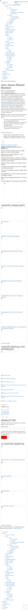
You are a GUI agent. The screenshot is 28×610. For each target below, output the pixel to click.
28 (6, 414)
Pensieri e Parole (9, 45)
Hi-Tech (7, 68)
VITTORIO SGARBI (5, 343)
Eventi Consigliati (9, 70)
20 (5, 412)
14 (6, 411)
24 (1, 414)
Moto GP (11, 39)
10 (1, 411)
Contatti (4, 79)
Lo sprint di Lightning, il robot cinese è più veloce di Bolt (13, 181)
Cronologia (5, 77)
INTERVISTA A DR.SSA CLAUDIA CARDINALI (11, 281)
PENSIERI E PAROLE (6, 525)
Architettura (11, 21)
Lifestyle (7, 63)
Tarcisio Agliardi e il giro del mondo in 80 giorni (11, 312)
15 (7, 411)
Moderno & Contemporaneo (17, 12)
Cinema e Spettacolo (10, 55)
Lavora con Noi (6, 74)
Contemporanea (15, 18)
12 (4, 411)
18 (2, 412)
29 (7, 414)
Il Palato (7, 28)
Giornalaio (5, 73)
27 (5, 414)
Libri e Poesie (9, 24)
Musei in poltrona (10, 31)
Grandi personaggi (10, 54)
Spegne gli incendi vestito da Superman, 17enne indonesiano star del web (12, 155)
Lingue (4, 76)
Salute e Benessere (10, 52)
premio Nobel (10, 103)
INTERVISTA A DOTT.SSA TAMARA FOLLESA (11, 251)
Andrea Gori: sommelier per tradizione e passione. (12, 266)
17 (1, 412)
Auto (10, 50)
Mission (4, 71)
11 (2, 411)
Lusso (7, 47)
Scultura (10, 15)
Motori (7, 48)
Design (7, 34)
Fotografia (11, 22)
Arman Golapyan (5, 221)
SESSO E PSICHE (5, 491)
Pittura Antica (14, 9)
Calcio (10, 37)
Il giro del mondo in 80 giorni (7, 506)
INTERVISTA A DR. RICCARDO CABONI (10, 236)
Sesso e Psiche (9, 32)
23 (8, 412)
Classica (13, 11)
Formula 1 (11, 38)
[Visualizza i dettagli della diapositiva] (14, 192)
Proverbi (10, 64)
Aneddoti (11, 67)
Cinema (10, 57)
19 (4, 412)
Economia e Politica (10, 5)
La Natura (8, 61)
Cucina (7, 41)
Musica (10, 60)
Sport (7, 35)
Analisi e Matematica (10, 29)
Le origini (8, 44)
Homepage (5, 2)
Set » (7, 417)
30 (8, 414)
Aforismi (10, 65)
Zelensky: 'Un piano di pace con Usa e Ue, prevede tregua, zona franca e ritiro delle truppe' (12, 151)
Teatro (10, 58)
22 (7, 412)
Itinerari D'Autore (9, 26)
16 (8, 411)
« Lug (2, 417)
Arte (7, 6)
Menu (4, 3)
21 (6, 412)
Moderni (13, 19)
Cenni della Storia (10, 42)
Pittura (10, 8)
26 (4, 414)
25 (2, 414)
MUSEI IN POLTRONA (6, 476)
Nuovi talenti (14, 13)
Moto (10, 51)
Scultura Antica (14, 16)
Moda (7, 25)
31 (1, 415)
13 (5, 411)
